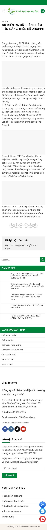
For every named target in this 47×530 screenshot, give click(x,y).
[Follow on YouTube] (23, 429)
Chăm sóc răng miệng (11, 345)
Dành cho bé (7, 359)
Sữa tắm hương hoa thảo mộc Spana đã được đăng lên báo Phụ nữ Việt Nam (26, 297)
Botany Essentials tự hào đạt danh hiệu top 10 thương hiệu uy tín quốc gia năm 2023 (27, 286)
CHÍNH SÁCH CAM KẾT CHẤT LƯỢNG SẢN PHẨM (27, 306)
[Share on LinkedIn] (35, 225)
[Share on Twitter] (21, 225)
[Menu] (3, 11)
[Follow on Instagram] (11, 429)
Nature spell (7, 364)
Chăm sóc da (7, 340)
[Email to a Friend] (26, 225)
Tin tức (5, 21)
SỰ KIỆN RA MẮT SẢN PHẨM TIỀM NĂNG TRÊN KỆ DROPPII (25, 317)
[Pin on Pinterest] (30, 225)
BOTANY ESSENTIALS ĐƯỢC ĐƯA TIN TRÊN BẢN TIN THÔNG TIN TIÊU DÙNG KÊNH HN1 (27, 276)
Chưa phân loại (8, 354)
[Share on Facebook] (16, 225)
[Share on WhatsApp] (12, 225)
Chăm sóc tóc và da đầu (12, 349)
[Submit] (42, 259)
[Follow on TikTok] (17, 429)
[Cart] (43, 11)
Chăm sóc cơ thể (8, 335)
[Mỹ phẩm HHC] (23, 11)
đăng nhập (20, 245)
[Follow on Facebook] (5, 429)
